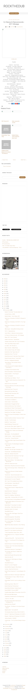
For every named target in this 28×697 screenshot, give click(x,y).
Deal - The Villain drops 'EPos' (8, 245)
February (7, 643)
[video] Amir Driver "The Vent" (11, 354)
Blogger (23, 685)
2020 (5, 289)
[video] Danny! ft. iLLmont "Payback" (12, 479)
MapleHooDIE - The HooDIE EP (11, 609)
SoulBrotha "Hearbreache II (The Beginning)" (14, 596)
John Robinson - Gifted (10, 447)
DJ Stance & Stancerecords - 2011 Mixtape (14, 23)
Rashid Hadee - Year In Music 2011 (12, 316)
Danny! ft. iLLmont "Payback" (11, 564)
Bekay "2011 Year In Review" (11, 337)
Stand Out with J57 (9, 557)
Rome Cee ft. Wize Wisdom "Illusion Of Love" (14, 428)
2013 (5, 304)
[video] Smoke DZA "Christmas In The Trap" (14, 455)
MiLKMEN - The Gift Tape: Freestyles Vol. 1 (14, 449)
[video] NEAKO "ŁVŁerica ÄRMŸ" (11, 590)
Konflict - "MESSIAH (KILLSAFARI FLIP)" (10, 240)
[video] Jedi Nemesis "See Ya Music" (13, 406)
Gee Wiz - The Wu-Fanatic (10, 420)
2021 (5, 287)
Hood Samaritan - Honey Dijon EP (12, 483)
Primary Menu (14, 13)
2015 (5, 299)
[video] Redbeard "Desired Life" (11, 424)
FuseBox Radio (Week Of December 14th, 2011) (15, 592)
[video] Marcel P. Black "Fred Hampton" (13, 408)
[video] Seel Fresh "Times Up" (11, 389)
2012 (5, 306)
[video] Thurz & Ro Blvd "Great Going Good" (14, 528)
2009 (5, 650)
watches (4, 666)
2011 (5, 308)
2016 (5, 297)
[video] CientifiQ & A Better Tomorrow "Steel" (14, 418)
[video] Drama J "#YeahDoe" (11, 493)
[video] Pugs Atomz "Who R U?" (11, 584)
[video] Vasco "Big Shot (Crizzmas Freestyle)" (15, 465)
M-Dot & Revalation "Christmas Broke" (13, 371)
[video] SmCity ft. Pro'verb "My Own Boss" (14, 543)
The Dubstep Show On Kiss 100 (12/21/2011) (14, 477)
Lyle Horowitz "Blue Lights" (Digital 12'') (13, 426)
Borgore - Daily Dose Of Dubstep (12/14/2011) (15, 616)
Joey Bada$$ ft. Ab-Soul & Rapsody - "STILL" (12, 247)
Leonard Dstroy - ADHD (10, 314)
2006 (5, 656)
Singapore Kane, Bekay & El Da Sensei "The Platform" (6, 152)
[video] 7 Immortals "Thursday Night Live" (14, 312)
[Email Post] (2, 106)
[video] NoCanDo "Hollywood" (11, 491)
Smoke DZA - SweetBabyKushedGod (13, 451)
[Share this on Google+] (15, 103)
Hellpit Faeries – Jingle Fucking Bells (13, 436)
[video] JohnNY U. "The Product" (12, 373)
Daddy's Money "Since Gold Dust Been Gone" (15, 137)
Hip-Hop (11, 19)
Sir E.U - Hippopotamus (10, 331)
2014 (5, 302)
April (6, 639)
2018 (5, 293)
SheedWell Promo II (9, 562)
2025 (5, 281)
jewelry (3, 671)
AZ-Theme (12, 686)
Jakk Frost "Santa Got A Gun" (11, 463)
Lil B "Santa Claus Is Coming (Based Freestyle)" (15, 499)
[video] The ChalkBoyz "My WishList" (12, 495)
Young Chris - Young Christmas (11, 438)
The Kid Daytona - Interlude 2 (11, 485)
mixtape (15, 19)
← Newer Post (4, 159)
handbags (4, 669)
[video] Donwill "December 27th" (12, 393)
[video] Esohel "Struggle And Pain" (12, 404)
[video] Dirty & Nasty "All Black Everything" (14, 397)
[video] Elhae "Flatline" (9, 395)
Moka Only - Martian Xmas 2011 (11, 453)
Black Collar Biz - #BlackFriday (11, 347)
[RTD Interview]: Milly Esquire (11, 594)
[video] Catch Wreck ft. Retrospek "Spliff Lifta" (15, 574)
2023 (5, 285)
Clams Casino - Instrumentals (11, 401)
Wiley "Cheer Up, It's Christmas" (11, 458)
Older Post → (24, 159)
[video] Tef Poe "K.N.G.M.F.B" (11, 383)
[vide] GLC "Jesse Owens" (10, 422)
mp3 (18, 19)
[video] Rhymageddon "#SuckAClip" (12, 517)
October (7, 626)
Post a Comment (7, 166)
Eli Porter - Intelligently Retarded (12, 360)
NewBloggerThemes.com (8, 688)
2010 (5, 647)
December (7, 310)
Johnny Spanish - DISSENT (10, 618)
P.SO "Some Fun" (5, 121)
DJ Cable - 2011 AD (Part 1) (11, 345)
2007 (5, 654)
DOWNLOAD (14, 59)
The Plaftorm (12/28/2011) (10, 399)
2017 (5, 295)
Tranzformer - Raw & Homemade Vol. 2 (13, 474)
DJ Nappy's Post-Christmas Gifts (12, 369)
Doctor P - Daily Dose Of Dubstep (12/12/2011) (15, 614)
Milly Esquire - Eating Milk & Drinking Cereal (14, 329)
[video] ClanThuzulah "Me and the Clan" (13, 555)
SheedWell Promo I (9, 511)
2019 (5, 291)
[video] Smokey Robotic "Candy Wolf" (13, 358)
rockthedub (14, 6)
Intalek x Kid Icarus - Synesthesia (12, 339)
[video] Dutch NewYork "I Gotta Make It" (13, 549)
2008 (5, 652)
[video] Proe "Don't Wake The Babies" (13, 412)
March (6, 641)
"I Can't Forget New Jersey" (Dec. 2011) (13, 532)
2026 (5, 278)
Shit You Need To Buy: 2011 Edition (12, 350)
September (7, 628)
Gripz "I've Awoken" (9, 375)
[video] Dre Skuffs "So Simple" (11, 509)
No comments (19, 26)
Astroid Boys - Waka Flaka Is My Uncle (13, 507)
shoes (3, 672)
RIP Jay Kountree (6, 243)
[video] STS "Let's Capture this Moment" (13, 530)
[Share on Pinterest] (17, 103)
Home (14, 159)
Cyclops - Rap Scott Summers (11, 569)
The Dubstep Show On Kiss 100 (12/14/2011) (14, 612)
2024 (5, 283)
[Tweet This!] (13, 103)
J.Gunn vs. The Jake (9, 598)
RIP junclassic (5, 242)
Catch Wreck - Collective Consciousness (14, 333)
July (6, 632)
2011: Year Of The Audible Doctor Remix (13, 481)
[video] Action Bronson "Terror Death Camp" (14, 410)
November (7, 624)
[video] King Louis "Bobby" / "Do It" (12, 378)
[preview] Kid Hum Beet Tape (11, 391)
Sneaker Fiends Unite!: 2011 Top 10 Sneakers (15, 341)
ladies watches (5, 668)
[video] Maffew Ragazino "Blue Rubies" (13, 567)
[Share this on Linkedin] (19, 103)
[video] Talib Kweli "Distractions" (12, 586)
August (6, 630)
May (6, 637)
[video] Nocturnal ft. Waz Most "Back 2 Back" (14, 356)
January (7, 645)
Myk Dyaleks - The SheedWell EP (12, 434)
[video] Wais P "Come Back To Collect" (13, 505)
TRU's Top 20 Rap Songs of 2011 (12, 343)
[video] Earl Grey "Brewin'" (10, 604)
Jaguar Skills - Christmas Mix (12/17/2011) (14, 497)
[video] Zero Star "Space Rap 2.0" (12, 352)
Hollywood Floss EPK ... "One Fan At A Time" (14, 538)
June (6, 634)
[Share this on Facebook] (12, 103)
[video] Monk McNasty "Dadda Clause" (13, 588)
